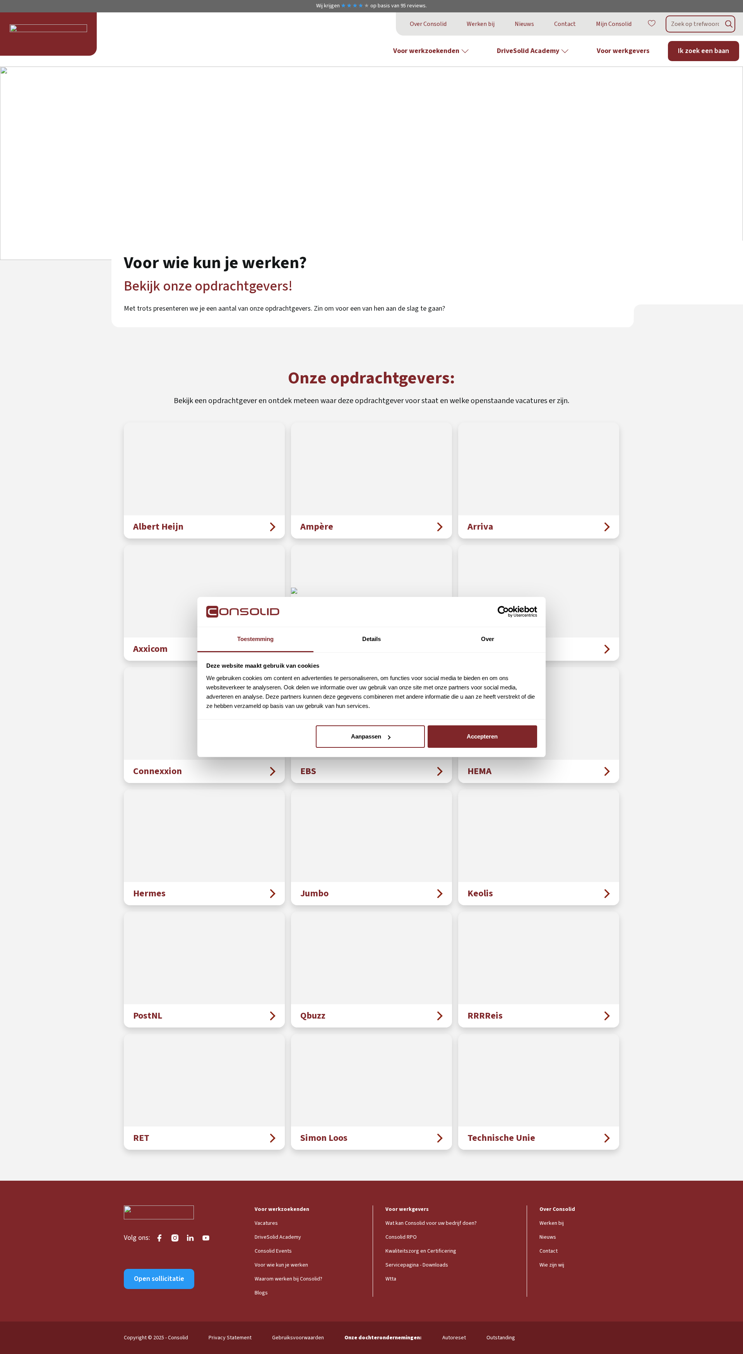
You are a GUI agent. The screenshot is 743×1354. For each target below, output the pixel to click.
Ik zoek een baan (703, 51)
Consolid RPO (401, 1237)
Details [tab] (371, 639)
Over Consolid (428, 24)
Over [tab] (487, 639)
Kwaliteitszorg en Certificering (420, 1251)
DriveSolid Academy (528, 51)
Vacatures (266, 1223)
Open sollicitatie (159, 1279)
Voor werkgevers (623, 51)
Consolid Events (273, 1251)
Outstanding (500, 1338)
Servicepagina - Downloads (416, 1265)
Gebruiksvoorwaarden (298, 1338)
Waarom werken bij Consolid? (288, 1279)
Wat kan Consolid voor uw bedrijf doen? (431, 1223)
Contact (565, 24)
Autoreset (454, 1338)
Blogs (261, 1293)
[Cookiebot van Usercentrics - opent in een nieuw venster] (503, 612)
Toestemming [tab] (255, 639)
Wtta (390, 1279)
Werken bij (481, 24)
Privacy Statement (230, 1338)
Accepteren (482, 736)
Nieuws (524, 24)
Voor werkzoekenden (426, 51)
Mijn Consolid (614, 24)
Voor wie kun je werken (281, 1265)
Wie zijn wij (551, 1265)
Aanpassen (366, 736)
